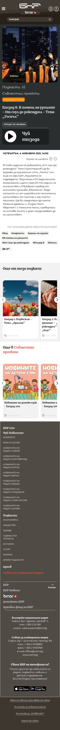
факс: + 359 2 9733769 (30, 647)
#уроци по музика (38, 233)
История (8, 544)
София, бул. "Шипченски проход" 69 (30, 640)
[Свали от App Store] (22, 688)
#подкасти (17, 233)
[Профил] (56, 8)
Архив (7, 566)
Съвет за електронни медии (23, 572)
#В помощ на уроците (15, 238)
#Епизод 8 (38, 242)
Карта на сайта (30, 720)
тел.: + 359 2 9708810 (30, 644)
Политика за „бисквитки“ (30, 713)
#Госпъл (52, 242)
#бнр (5, 233)
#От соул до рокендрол (15, 242)
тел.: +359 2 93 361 (30, 624)
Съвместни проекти (20, 93)
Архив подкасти (13, 560)
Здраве (7, 530)
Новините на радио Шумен (11, 507)
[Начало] (30, 6)
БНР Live (9, 428)
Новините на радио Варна (11, 474)
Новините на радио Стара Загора (15, 499)
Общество (9, 525)
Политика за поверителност (30, 707)
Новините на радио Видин (11, 482)
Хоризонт (9, 437)
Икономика (10, 520)
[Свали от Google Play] (38, 688)
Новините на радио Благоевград (15, 457)
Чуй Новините (13, 433)
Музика (7, 554)
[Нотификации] (50, 8)
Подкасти (11, 87)
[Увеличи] (50, 159)
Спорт (6, 549)
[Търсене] (49, 19)
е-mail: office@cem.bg (30, 651)
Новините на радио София (11, 449)
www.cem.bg (30, 654)
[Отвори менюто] (3, 8)
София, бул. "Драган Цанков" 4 (30, 621)
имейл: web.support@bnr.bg (30, 628)
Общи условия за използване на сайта (30, 700)
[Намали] (55, 159)
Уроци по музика (15, 124)
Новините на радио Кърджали (13, 490)
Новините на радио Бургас (11, 466)
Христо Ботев (11, 442)
